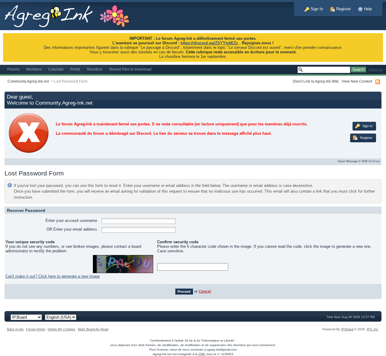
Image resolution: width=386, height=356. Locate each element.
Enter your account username (71, 220)
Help (367, 9)
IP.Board (347, 329)
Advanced (376, 69)
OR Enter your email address (71, 229)
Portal (75, 69)
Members (34, 69)
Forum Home (35, 329)
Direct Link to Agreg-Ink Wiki (316, 81)
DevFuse (374, 161)
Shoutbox (94, 69)
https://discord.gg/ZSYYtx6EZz (209, 43)
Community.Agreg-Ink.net (28, 81)
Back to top (15, 329)
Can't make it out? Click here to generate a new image (52, 276)
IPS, (372, 329)
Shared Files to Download (130, 69)
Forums (13, 69)
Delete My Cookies (61, 329)
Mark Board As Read (93, 329)
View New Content (357, 81)
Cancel (205, 291)
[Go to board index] (70, 14)
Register (343, 9)
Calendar (56, 69)
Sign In (316, 9)
